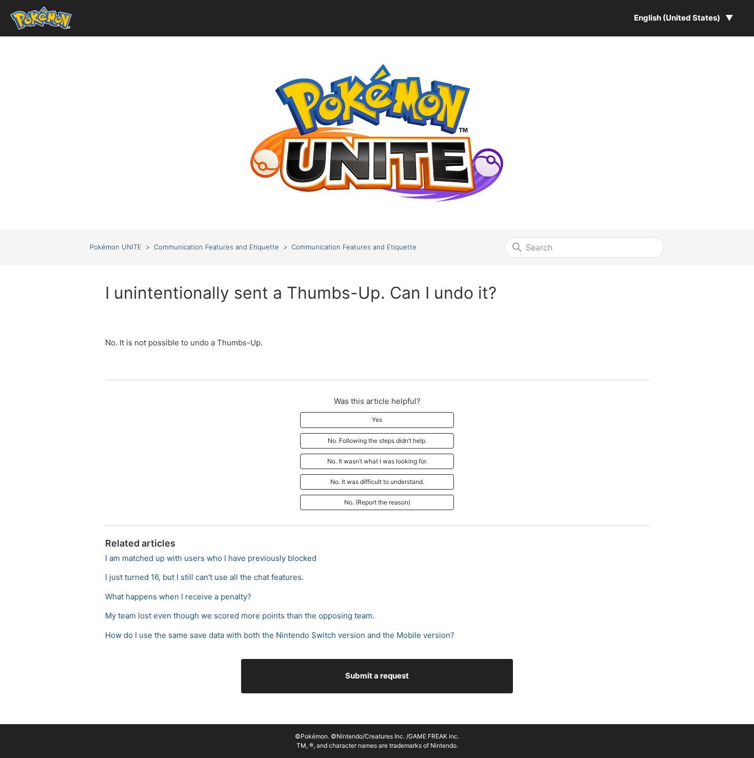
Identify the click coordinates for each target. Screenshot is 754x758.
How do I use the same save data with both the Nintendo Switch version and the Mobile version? (279, 635)
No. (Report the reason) (377, 502)
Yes (377, 419)
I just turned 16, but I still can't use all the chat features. (204, 577)
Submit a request (377, 676)
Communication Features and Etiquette (216, 247)
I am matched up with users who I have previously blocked (210, 558)
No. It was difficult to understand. (377, 481)
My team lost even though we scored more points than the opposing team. (239, 615)
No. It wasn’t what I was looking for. (377, 461)
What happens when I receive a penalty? (178, 596)
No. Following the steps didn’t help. (377, 440)
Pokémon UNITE (116, 247)
